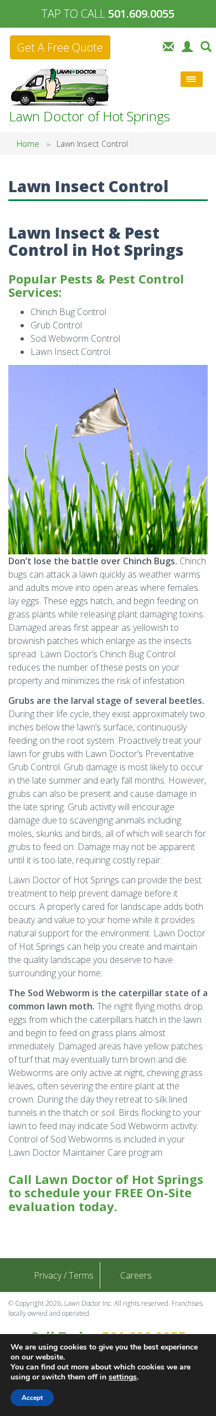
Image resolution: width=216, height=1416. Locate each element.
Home (28, 143)
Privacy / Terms (64, 1275)
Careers (136, 1275)
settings (123, 1377)
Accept (32, 1397)
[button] (206, 45)
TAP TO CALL (108, 13)
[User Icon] (187, 45)
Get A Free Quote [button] (60, 47)
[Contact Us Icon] (168, 45)
